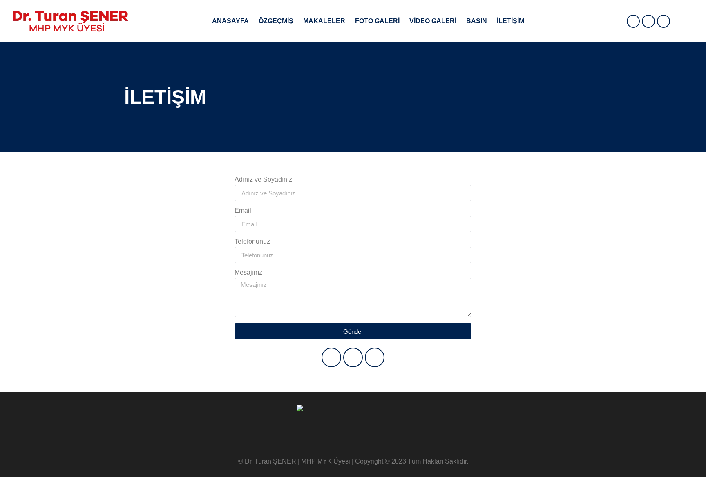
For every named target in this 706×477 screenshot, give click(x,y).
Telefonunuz (252, 241)
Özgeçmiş (276, 21)
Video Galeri (432, 21)
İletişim (510, 21)
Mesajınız (248, 272)
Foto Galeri (377, 21)
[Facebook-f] (633, 21)
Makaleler (324, 21)
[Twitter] (648, 21)
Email (243, 210)
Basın (476, 21)
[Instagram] (663, 21)
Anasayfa (230, 21)
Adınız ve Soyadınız (263, 179)
